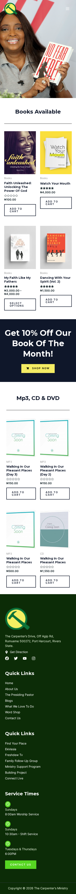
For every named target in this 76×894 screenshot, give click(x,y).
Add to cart (16, 210)
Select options (17, 304)
